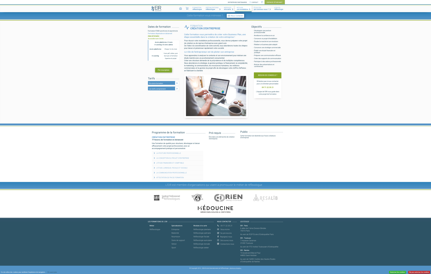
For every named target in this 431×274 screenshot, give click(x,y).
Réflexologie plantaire (202, 229)
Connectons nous (226, 244)
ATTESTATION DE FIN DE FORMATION (170, 178)
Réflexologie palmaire (202, 233)
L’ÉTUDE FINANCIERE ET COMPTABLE (170, 163)
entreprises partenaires (237, 2)
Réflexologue (155, 229)
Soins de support (178, 240)
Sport (174, 248)
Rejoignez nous (226, 237)
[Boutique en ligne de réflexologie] (187, 8)
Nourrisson (176, 237)
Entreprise (175, 229)
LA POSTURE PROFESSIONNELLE (168, 153)
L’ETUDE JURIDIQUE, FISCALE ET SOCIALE (171, 168)
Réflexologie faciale (201, 237)
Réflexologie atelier (201, 248)
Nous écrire (225, 229)
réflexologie (278, 8)
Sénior (174, 244)
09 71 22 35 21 (226, 226)
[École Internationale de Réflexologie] (156, 8)
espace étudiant (275, 2)
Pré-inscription (163, 70)
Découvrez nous (226, 240)
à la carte (227, 8)
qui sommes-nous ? (261, 8)
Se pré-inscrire (226, 233)
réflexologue (197, 8)
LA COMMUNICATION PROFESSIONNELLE (171, 173)
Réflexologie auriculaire (203, 240)
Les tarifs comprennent (157, 89)
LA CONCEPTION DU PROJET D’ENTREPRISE (172, 158)
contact (255, 2)
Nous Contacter (237, 16)
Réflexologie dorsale (202, 244)
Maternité (175, 233)
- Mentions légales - (235, 268)
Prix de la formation (156, 83)
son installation (242, 8)
